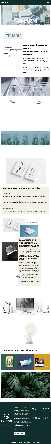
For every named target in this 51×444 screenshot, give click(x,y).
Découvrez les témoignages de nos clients (6, 426)
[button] (48, 2)
